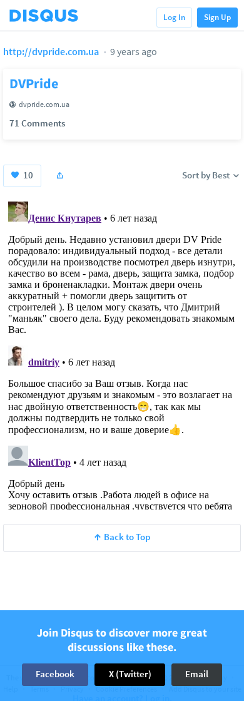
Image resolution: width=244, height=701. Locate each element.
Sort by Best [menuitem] (206, 175)
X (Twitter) (130, 674)
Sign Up (217, 17)
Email (196, 674)
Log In (174, 17)
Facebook (55, 674)
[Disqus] (122, 353)
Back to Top (127, 537)
